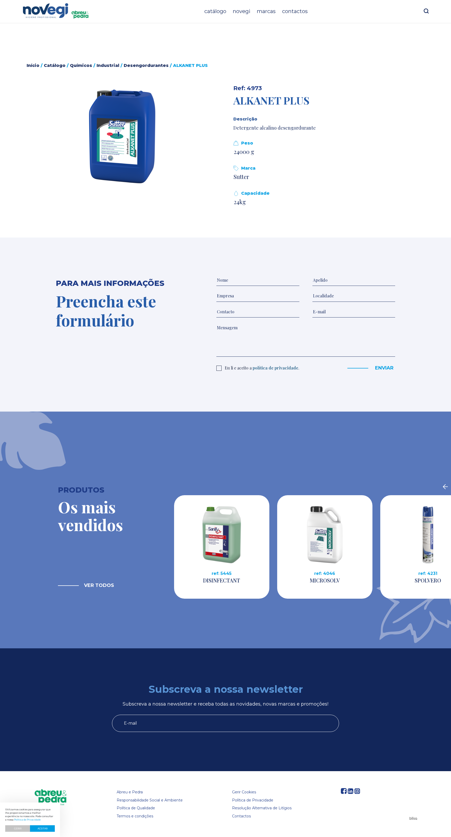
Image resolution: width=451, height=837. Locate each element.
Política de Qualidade (136, 808)
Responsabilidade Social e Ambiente (150, 800)
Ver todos (99, 585)
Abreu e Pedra (130, 792)
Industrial (108, 65)
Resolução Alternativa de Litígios (262, 808)
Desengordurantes (146, 65)
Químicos (81, 65)
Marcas (266, 11)
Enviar (384, 368)
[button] (122, 136)
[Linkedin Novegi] (350, 792)
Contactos (295, 11)
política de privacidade (275, 368)
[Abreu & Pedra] (50, 797)
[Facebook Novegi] (344, 792)
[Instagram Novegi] (357, 792)
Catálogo (215, 11)
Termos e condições (135, 816)
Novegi (241, 11)
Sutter (241, 177)
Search (426, 11)
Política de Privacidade (252, 800)
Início (33, 65)
